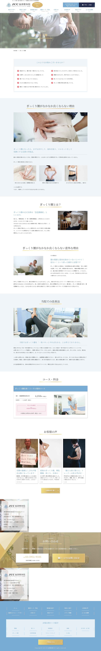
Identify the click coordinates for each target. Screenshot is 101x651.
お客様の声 (85, 608)
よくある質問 (85, 613)
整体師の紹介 (50, 608)
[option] (27, 461)
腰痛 (15, 628)
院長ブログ (50, 613)
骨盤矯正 (50, 628)
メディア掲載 (67, 613)
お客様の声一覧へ (50, 490)
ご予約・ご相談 (87, 5)
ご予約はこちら (50, 642)
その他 (68, 633)
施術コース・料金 (33, 608)
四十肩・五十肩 (85, 628)
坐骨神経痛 (33, 633)
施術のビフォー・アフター (15, 613)
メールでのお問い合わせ (69, 558)
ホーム (15, 608)
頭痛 (68, 628)
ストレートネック (50, 633)
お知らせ (33, 613)
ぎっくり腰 (15, 633)
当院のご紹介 (67, 608)
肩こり (33, 628)
